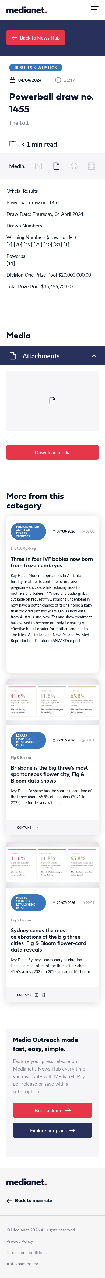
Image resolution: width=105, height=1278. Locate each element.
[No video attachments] (91, 166)
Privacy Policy (19, 1241)
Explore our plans (48, 1130)
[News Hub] (26, 9)
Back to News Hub (40, 37)
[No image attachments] (38, 166)
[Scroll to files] (56, 166)
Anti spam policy (22, 1264)
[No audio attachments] (74, 166)
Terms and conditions (26, 1252)
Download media (53, 452)
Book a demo (48, 1110)
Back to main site (33, 1200)
